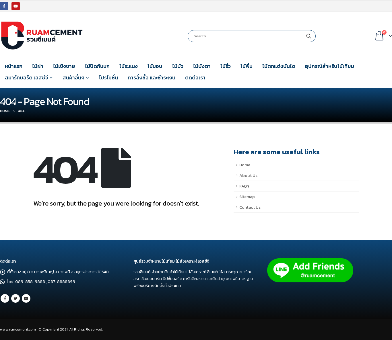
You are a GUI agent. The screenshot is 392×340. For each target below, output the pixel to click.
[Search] (308, 36)
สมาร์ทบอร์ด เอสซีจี (26, 77)
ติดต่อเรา (195, 77)
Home (244, 165)
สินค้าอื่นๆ (73, 77)
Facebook (5, 298)
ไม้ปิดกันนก (97, 66)
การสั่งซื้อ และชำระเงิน (151, 77)
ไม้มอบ (155, 66)
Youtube (26, 298)
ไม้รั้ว (225, 66)
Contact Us (250, 207)
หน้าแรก (13, 66)
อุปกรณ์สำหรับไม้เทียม (329, 66)
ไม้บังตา (202, 66)
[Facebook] (4, 6)
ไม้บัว (177, 66)
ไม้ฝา (37, 66)
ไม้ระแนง (128, 66)
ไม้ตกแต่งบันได (278, 66)
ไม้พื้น (246, 66)
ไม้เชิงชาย (64, 66)
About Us (248, 175)
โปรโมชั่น (108, 77)
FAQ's (244, 186)
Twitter (15, 298)
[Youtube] (15, 6)
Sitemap (247, 197)
